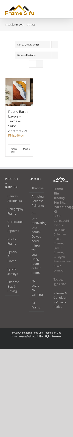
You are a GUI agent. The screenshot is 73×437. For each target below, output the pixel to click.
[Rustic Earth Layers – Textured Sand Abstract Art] (19, 92)
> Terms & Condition (60, 295)
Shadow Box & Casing (12, 286)
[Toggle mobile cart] (53, 5)
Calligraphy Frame (12, 211)
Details (26, 149)
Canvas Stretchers (12, 198)
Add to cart (14, 150)
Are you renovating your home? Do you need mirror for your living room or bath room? (37, 243)
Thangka (37, 188)
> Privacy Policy (60, 304)
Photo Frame (11, 241)
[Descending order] (54, 44)
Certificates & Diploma (12, 226)
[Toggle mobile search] (59, 5)
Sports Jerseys (12, 271)
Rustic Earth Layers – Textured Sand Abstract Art (18, 121)
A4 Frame (36, 305)
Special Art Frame (12, 256)
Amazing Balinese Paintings (37, 201)
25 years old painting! (37, 287)
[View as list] (39, 63)
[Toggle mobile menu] (66, 5)
